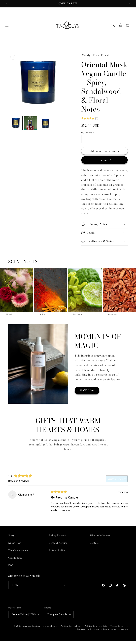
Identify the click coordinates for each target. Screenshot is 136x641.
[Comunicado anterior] (6, 3)
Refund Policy (57, 550)
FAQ (10, 565)
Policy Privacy (57, 535)
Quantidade (87, 132)
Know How (14, 543)
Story (11, 535)
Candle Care (15, 558)
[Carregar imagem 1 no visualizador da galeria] (15, 123)
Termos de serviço (119, 626)
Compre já (104, 160)
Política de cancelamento (115, 629)
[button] (7, 25)
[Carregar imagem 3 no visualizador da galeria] (45, 123)
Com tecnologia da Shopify (45, 626)
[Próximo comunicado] (129, 3)
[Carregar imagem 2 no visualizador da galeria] (30, 123)
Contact (94, 543)
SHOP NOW (87, 390)
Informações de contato (88, 629)
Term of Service (58, 543)
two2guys (26, 626)
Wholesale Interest (100, 535)
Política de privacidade (96, 626)
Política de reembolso (71, 626)
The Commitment (18, 550)
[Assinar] (64, 585)
